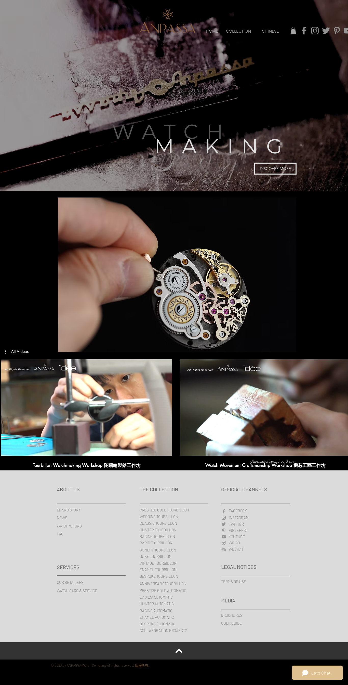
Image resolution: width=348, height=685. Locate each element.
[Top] (179, 651)
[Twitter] (326, 30)
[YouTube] (223, 536)
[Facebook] (304, 30)
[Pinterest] (337, 30)
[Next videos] (341, 406)
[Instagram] (315, 30)
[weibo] (223, 543)
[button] (17, 351)
